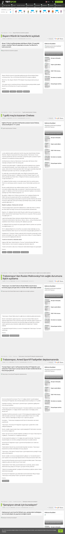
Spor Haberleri (4, 32)
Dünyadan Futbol (17, 112)
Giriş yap (59, 1)
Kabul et (60, 531)
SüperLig (15, 273)
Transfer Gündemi (17, 501)
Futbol (10, 32)
